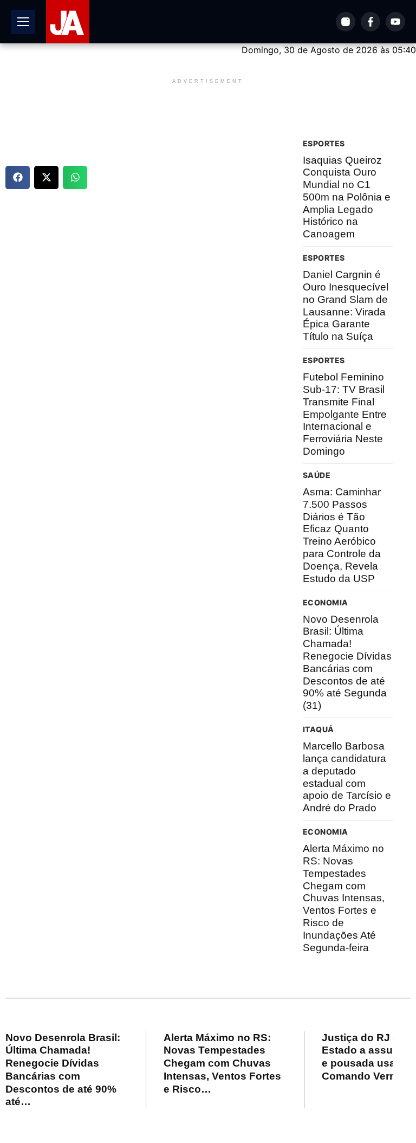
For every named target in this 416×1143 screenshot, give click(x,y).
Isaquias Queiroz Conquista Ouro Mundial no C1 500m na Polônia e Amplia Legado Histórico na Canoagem (347, 197)
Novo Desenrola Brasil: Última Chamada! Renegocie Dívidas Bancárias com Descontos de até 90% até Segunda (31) (347, 663)
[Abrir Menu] (23, 22)
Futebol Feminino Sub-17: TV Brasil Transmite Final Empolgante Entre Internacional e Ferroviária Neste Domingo (345, 414)
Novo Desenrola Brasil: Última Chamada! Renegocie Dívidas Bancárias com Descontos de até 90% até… (62, 1070)
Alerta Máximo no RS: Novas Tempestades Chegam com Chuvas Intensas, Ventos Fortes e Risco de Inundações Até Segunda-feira (344, 898)
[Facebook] (370, 21)
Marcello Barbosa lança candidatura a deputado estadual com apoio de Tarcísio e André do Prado (347, 776)
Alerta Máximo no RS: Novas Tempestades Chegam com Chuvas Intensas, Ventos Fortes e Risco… (222, 1063)
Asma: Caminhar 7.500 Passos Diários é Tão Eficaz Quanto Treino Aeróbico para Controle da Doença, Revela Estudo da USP (342, 535)
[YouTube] (395, 21)
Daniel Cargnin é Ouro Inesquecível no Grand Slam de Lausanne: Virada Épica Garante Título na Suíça (345, 305)
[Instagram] (345, 21)
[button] (17, 177)
